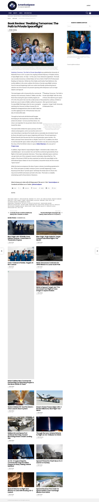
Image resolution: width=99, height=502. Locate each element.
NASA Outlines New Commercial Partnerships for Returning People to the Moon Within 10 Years (21, 382)
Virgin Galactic (41, 206)
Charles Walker (13, 202)
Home (10, 13)
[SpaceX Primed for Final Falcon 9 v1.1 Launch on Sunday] (49, 451)
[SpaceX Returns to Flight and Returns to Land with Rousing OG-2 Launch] (21, 479)
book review (47, 199)
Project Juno (13, 200)
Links (20, 13)
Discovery (29, 206)
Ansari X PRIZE (45, 200)
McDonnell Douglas (33, 200)
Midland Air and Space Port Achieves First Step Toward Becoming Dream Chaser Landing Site (20, 435)
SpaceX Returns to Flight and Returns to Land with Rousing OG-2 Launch (20, 490)
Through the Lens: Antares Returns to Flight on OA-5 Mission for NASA (48, 434)
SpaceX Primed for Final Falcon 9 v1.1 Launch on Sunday (49, 462)
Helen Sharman (57, 199)
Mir (34, 206)
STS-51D (52, 200)
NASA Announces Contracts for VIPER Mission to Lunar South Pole (48, 264)
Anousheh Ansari (46, 203)
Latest (89, 5)
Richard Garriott (14, 199)
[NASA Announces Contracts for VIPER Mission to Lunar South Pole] (49, 253)
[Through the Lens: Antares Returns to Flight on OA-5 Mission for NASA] (49, 424)
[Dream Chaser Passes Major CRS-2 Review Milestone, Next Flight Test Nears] (49, 397)
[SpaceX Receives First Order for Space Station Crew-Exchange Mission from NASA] (49, 479)
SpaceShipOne (24, 199)
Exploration (28, 13)
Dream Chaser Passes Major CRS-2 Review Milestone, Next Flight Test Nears (49, 408)
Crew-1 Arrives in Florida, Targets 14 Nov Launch (20, 264)
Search (89, 26)
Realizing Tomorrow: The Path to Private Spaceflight (24, 203)
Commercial (20, 218)
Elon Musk (12, 206)
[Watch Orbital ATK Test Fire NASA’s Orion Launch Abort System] (21, 397)
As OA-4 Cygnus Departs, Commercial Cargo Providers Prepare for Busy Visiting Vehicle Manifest (19, 463)
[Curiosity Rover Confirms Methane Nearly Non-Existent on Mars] (1, 251)
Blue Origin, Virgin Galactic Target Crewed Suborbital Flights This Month (48, 238)
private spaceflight (14, 204)
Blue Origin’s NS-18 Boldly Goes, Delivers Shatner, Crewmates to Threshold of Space (19, 238)
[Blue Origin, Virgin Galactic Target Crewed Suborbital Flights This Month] (49, 227)
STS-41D (40, 199)
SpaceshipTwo (13, 207)
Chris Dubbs (25, 204)
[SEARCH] (87, 13)
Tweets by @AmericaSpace (73, 64)
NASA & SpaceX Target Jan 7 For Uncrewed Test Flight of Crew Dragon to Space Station (48, 289)
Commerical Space (24, 202)
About (15, 13)
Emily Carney (22, 200)
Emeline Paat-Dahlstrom (37, 204)
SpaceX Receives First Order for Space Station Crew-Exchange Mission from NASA (47, 490)
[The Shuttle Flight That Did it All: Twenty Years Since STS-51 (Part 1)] (97, 251)
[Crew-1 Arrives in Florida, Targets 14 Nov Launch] (21, 253)
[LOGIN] (90, 13)
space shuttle (50, 204)
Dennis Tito (33, 199)
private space (51, 206)
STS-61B (21, 207)
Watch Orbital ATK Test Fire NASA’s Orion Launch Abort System (20, 408)
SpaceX (58, 204)
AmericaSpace (20, 206)
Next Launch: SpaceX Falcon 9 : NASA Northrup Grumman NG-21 (22, 16)
